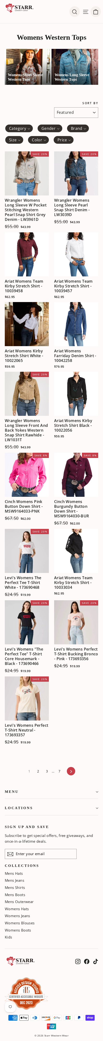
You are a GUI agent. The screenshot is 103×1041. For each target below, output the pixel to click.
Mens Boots (15, 894)
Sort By (90, 103)
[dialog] (96, 11)
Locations (19, 808)
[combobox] (19, 128)
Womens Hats (17, 908)
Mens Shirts (15, 887)
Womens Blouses (20, 923)
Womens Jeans (17, 915)
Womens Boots (18, 930)
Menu (12, 792)
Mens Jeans (14, 880)
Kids (8, 937)
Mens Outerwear (19, 901)
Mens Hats (14, 873)
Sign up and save (27, 827)
